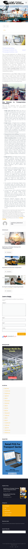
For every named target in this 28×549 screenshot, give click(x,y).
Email (3, 322)
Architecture (8, 523)
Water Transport (7, 515)
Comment (4, 302)
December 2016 (7, 422)
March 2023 (6, 388)
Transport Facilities (7, 512)
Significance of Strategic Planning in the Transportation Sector (11, 247)
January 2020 (6, 403)
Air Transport (6, 506)
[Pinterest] (17, 547)
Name (3, 317)
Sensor (19, 523)
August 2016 (6, 427)
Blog (5, 508)
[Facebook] (10, 547)
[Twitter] (12, 547)
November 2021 (7, 393)
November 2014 (7, 432)
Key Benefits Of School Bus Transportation (11, 267)
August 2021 (6, 395)
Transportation (22, 523)
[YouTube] (14, 547)
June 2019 (6, 408)
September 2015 (7, 430)
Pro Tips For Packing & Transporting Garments (12, 286)
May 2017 (6, 420)
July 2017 (6, 418)
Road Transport (7, 510)
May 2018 (6, 410)
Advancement (4, 523)
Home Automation (12, 523)
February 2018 (7, 413)
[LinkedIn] (16, 547)
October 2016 (6, 425)
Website (3, 328)
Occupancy (16, 523)
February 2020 (7, 400)
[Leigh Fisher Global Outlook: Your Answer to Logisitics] (13, 3)
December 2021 (7, 391)
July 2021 (6, 398)
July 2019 (6, 405)
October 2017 (6, 415)
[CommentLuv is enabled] (10, 337)
